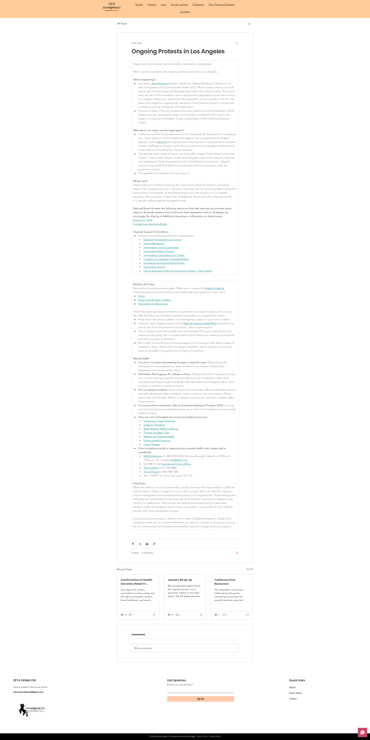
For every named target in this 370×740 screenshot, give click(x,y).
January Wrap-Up (180, 580)
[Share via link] (154, 543)
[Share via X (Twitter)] (140, 543)
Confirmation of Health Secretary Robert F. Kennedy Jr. (136, 582)
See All (250, 569)
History (292, 687)
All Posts (122, 23)
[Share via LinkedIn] (147, 543)
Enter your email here (179, 684)
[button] (249, 24)
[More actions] (236, 43)
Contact (293, 698)
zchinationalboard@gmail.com (28, 692)
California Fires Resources (224, 582)
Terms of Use (202, 736)
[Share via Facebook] (133, 543)
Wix (193, 736)
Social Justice (295, 692)
